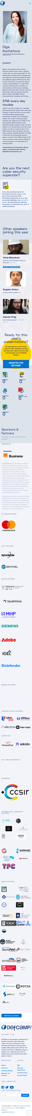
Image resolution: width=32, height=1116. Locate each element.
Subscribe (25, 1095)
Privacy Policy (22, 1075)
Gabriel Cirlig (9, 317)
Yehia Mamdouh (11, 257)
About (3, 1065)
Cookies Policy (22, 1073)
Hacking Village (7, 1070)
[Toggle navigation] (30, 3)
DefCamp (11, 1112)
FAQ (18, 1065)
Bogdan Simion (11, 289)
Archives (4, 1068)
